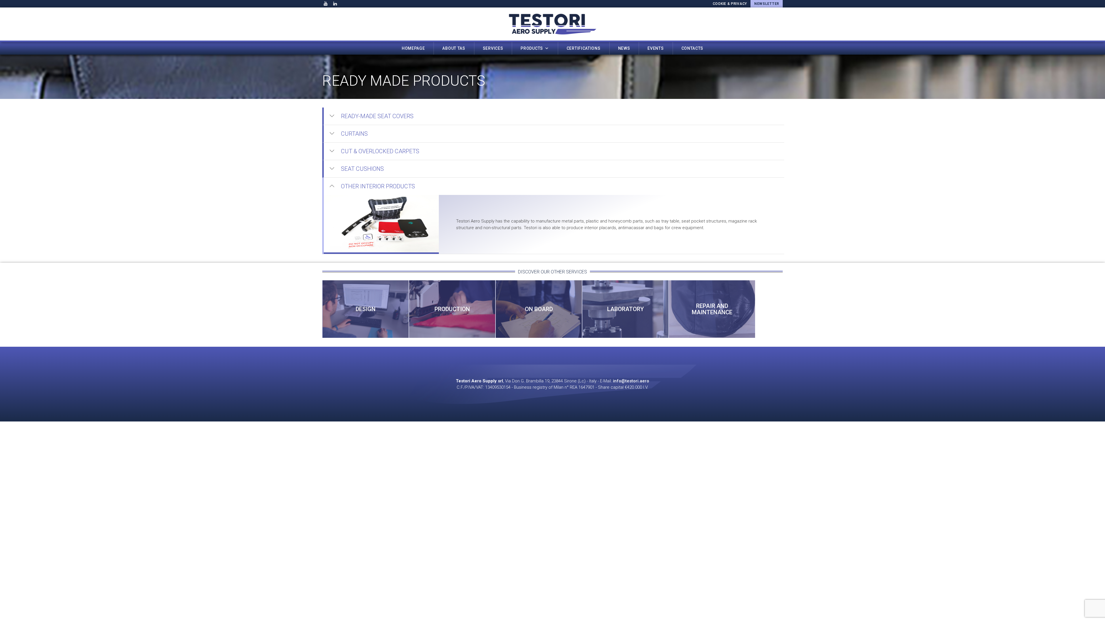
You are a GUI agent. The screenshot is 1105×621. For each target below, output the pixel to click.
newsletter (766, 4)
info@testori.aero (631, 381)
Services (493, 48)
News (624, 48)
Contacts (692, 48)
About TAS (453, 48)
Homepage (413, 48)
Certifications (584, 48)
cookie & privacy (730, 4)
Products (532, 48)
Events (655, 48)
